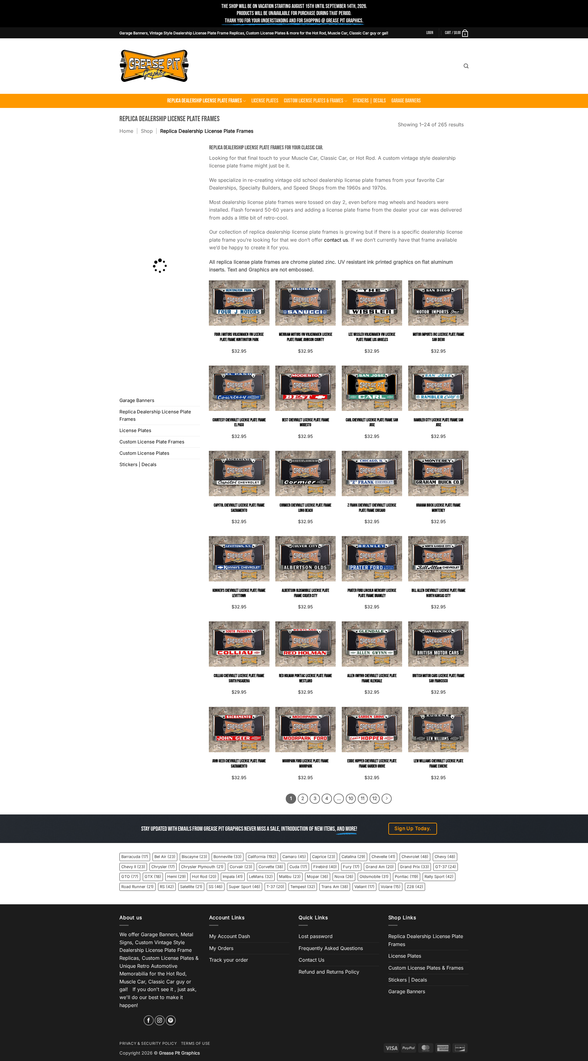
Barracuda (134, 856)
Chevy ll (133, 866)
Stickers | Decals (369, 101)
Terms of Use (195, 1043)
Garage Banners (406, 101)
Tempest (302, 886)
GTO (129, 876)
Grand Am (380, 866)
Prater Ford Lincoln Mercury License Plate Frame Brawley (372, 593)
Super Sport (244, 886)
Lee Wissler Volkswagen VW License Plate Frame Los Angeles (372, 337)
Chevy (445, 856)
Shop (147, 131)
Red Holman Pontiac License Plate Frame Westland (305, 678)
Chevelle (383, 856)
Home (126, 131)
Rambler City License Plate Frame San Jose (438, 423)
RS (167, 886)
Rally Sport (439, 876)
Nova (343, 876)
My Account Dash (229, 936)
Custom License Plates (144, 453)
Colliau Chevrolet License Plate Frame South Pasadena (239, 678)
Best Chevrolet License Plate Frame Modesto (305, 423)
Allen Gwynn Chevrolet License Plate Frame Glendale (372, 678)
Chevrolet (414, 856)
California (262, 856)
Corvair (241, 866)
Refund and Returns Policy (329, 972)
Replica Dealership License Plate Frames (204, 101)
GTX (153, 876)
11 (362, 798)
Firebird (325, 866)
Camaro (294, 856)
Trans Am (334, 886)
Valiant (364, 886)
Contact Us (311, 960)
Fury (351, 866)
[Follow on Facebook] (149, 1020)
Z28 (415, 886)
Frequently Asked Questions (331, 948)
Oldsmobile (374, 876)
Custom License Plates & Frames (313, 101)
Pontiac (406, 876)
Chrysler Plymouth (202, 866)
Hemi (176, 876)
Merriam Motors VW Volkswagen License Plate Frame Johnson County (305, 337)
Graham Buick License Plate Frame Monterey (438, 508)
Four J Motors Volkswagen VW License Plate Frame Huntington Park (239, 337)
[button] (429, 33)
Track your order (228, 960)
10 (351, 798)
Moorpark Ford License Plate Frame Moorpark (305, 764)
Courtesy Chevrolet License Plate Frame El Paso (239, 423)
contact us (336, 240)
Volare (391, 886)
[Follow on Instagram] (160, 1020)
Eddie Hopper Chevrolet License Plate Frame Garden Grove (372, 764)
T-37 (275, 886)
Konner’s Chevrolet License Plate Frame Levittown (239, 593)
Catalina (353, 856)
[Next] (387, 799)
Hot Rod (204, 876)
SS (216, 886)
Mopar (317, 876)
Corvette (270, 866)
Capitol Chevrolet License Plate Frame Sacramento (239, 508)
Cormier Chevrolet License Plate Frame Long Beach (305, 508)
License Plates (264, 101)
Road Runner (137, 886)
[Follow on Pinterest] (171, 1020)
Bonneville (227, 856)
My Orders (221, 948)
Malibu (290, 876)
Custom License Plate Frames (151, 442)
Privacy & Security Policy (148, 1043)
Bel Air (164, 856)
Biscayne (194, 856)
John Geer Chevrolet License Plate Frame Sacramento (239, 764)
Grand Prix (414, 866)
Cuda (298, 866)
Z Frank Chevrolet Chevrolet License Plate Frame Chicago (372, 508)
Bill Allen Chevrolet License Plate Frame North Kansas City (439, 593)
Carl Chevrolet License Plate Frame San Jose (372, 423)
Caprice (323, 856)
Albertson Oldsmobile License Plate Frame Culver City (305, 593)
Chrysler (163, 866)
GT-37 (445, 866)
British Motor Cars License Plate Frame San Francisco (439, 678)
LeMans (261, 876)
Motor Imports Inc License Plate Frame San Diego (438, 337)
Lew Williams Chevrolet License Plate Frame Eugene (438, 764)
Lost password (316, 936)
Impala (233, 876)
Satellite (191, 886)
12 (374, 798)
